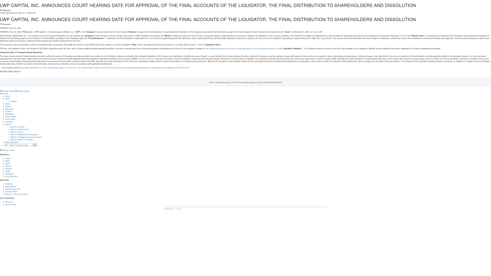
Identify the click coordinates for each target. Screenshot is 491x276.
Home (7, 96)
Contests (8, 121)
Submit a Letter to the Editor (21, 139)
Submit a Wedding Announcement (24, 134)
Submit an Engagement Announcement (26, 137)
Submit (8, 124)
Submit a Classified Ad (19, 129)
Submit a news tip (17, 126)
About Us (9, 201)
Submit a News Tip (12, 189)
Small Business (11, 176)
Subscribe (4, 93)
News (7, 98)
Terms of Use (10, 204)
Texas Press (10, 119)
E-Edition (8, 111)
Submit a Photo (11, 191)
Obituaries (9, 109)
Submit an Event (17, 132)
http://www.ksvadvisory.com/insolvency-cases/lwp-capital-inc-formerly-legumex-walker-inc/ (242, 48)
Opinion (8, 106)
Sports (7, 103)
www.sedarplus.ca (148, 58)
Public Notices (10, 116)
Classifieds (9, 114)
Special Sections (11, 142)
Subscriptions (10, 186)
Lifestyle (13, 101)
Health (7, 171)
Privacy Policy (178, 209)
